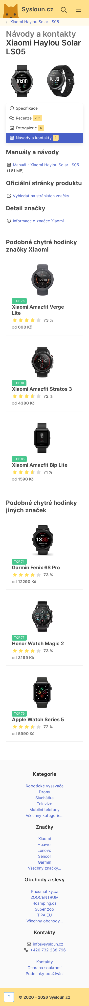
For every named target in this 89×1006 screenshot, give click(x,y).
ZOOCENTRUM (45, 897)
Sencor (44, 856)
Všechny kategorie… (45, 815)
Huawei (44, 844)
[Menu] (78, 9)
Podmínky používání (45, 973)
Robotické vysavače (45, 785)
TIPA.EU (44, 915)
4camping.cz (45, 903)
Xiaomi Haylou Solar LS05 (34, 21)
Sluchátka (44, 797)
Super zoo (44, 909)
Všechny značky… (44, 868)
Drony (44, 791)
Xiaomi (44, 838)
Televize (44, 803)
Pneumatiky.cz (44, 891)
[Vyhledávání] (63, 9)
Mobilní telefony (44, 809)
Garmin (44, 862)
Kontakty (44, 961)
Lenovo (44, 850)
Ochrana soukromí (44, 967)
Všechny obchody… (44, 920)
